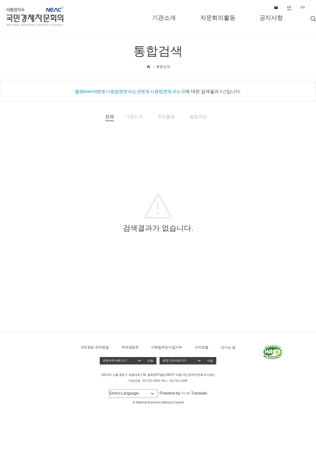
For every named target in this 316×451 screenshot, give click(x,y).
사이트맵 (201, 347)
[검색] (313, 18)
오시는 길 (228, 347)
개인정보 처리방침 (94, 347)
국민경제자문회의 (50, 17)
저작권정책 (130, 347)
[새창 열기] (276, 7)
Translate (199, 393)
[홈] (149, 67)
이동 (150, 360)
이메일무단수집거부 (166, 347)
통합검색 (163, 67)
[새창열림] (272, 352)
